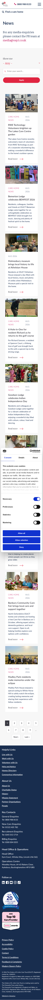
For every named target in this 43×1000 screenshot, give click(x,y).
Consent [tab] (7, 458)
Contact (5, 953)
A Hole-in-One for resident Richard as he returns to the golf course (21, 332)
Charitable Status (9, 790)
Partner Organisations (11, 802)
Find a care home (14, 12)
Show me (8, 58)
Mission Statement (10, 798)
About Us (6, 786)
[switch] (36, 507)
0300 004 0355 (11, 842)
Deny (21, 547)
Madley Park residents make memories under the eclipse (21, 680)
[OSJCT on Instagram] (15, 883)
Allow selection (21, 540)
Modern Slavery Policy (11, 966)
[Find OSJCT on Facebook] (7, 883)
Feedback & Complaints (12, 962)
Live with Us (7, 755)
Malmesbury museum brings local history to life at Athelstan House (21, 264)
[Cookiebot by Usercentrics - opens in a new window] (30, 451)
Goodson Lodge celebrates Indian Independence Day (17, 398)
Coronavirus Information (12, 775)
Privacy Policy (8, 940)
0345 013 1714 (11, 835)
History (5, 794)
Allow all (21, 533)
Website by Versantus (8, 996)
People (5, 806)
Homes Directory (9, 771)
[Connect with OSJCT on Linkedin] (3, 883)
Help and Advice (9, 767)
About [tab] (35, 458)
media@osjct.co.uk (14, 40)
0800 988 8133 (11, 820)
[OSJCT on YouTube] (11, 883)
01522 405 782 (11, 827)
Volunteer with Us (9, 763)
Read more (13, 159)
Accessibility (7, 944)
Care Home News (13, 118)
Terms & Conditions (10, 957)
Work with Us (8, 759)
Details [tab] (21, 458)
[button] (39, 4)
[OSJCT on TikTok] (19, 883)
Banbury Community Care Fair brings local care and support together (21, 606)
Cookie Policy (7, 949)
